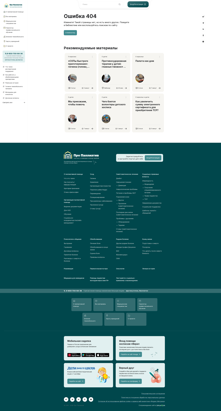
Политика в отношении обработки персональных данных (143, 397)
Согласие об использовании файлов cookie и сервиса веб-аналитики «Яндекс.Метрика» (131, 401)
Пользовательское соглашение (153, 394)
